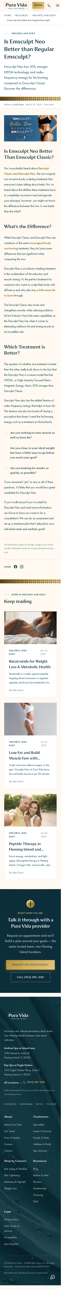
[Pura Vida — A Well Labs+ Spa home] (16, 5)
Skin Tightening (12, 1175)
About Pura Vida (13, 1124)
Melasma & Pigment (15, 1182)
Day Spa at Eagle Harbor (18, 1065)
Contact (8, 1150)
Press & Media (12, 1137)
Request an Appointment (30, 964)
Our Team (9, 1131)
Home (7, 15)
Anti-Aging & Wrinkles (15, 1169)
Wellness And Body (44, 15)
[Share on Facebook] (15, 566)
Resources (21, 15)
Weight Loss (10, 1188)
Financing (38, 1195)
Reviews (37, 1182)
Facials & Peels (41, 1137)
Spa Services (40, 1150)
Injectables (38, 1124)
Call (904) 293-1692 (30, 977)
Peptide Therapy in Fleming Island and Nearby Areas (25, 846)
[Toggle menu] (57, 5)
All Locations (13, 1082)
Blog (35, 1169)
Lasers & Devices (42, 1131)
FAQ (35, 1201)
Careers (8, 1144)
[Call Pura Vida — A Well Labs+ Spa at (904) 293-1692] (49, 5)
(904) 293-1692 (36, 1082)
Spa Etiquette (11, 1244)
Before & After (41, 1175)
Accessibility (10, 1237)
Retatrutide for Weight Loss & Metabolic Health (30, 664)
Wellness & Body (42, 1144)
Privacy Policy (11, 1219)
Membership (39, 1188)
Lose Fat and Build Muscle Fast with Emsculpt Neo (24, 755)
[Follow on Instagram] (21, 566)
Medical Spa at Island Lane (19, 1048)
